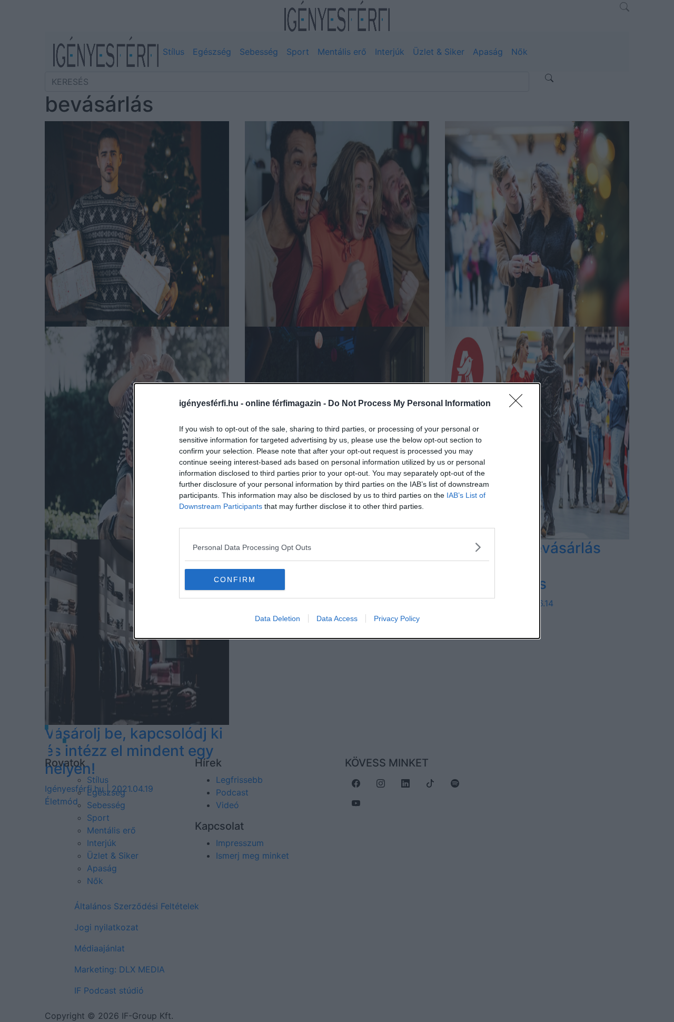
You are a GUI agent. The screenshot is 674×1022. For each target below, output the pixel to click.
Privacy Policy (397, 618)
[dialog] (337, 511)
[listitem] (337, 547)
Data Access (337, 618)
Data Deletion (277, 618)
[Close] (519, 404)
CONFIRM (235, 579)
